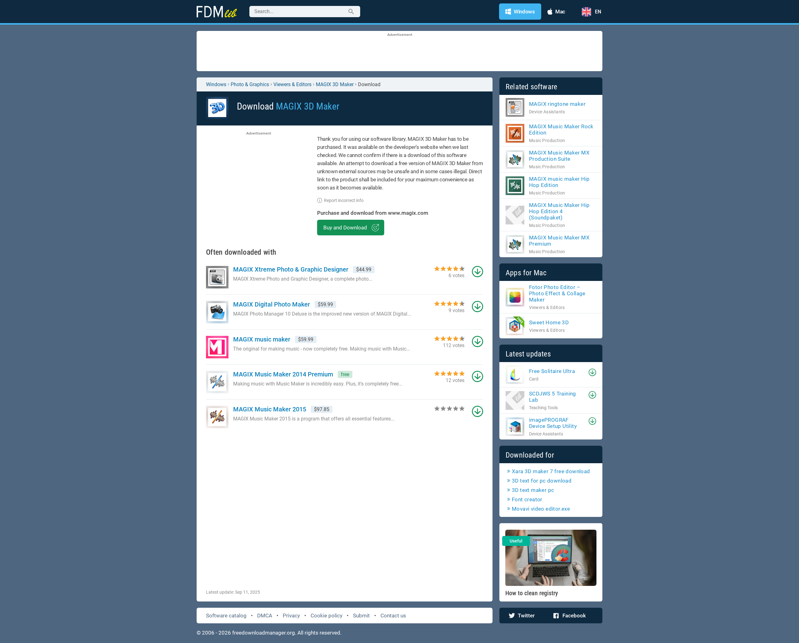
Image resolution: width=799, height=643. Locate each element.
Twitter (526, 615)
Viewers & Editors (292, 84)
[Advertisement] (399, 51)
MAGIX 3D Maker (335, 84)
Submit (361, 615)
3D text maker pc (533, 490)
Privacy (291, 615)
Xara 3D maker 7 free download (551, 471)
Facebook (574, 615)
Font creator (527, 499)
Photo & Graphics (250, 84)
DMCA (264, 615)
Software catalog (226, 615)
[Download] (592, 372)
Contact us (393, 615)
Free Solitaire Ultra (552, 371)
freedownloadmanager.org (263, 633)
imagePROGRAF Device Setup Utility (553, 423)
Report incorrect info (344, 200)
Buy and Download (345, 227)
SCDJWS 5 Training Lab (552, 396)
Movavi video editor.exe (541, 509)
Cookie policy (326, 615)
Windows (216, 84)
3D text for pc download (541, 481)
